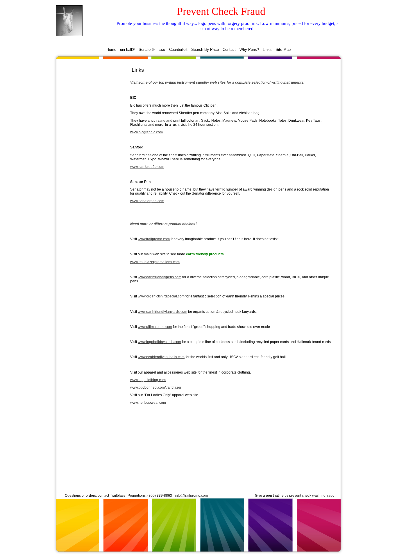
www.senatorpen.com (147, 201)
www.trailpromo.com (154, 239)
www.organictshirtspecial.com (161, 296)
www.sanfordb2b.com (147, 167)
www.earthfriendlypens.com (159, 277)
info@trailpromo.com (191, 496)
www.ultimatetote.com (155, 327)
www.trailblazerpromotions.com (155, 262)
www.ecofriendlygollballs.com (161, 357)
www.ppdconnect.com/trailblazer (155, 387)
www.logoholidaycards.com (159, 342)
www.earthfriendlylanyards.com (162, 312)
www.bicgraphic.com (146, 132)
